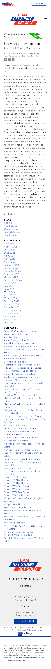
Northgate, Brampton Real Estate (21, 450)
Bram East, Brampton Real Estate (21, 347)
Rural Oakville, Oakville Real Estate (22, 459)
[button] (9, 579)
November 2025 (12, 274)
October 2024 (11, 314)
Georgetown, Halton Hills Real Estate (23, 410)
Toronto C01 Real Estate (16, 477)
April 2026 (9, 259)
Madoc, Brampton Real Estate (19, 432)
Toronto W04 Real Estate (16, 486)
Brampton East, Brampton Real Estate (23, 356)
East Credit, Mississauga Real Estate (22, 389)
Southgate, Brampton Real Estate (21, 468)
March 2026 (10, 262)
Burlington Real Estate (15, 362)
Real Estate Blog (12, 232)
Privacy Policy (10, 630)
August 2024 (10, 320)
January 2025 (11, 305)
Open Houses (11, 229)
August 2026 (10, 247)
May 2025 (9, 292)
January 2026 (11, 268)
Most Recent (10, 244)
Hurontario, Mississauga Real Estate (22, 416)
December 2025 (12, 271)
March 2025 (10, 298)
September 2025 (13, 280)
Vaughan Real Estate (15, 505)
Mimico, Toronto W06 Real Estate (21, 438)
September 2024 (13, 317)
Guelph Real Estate (13, 413)
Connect (39, 4)
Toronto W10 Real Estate (16, 496)
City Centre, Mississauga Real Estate (22, 368)
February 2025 (11, 301)
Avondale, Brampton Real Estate (20, 344)
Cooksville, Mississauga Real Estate (22, 377)
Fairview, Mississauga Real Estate (21, 395)
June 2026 (9, 253)
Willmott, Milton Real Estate (18, 535)
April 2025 (9, 295)
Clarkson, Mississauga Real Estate (21, 371)
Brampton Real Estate (15, 359)
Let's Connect (25, 621)
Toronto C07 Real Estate (16, 480)
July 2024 (9, 323)
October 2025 (11, 277)
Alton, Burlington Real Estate (18, 340)
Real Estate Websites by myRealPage (32, 630)
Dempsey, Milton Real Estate (18, 380)
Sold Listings (10, 235)
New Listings (10, 226)
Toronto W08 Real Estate (16, 492)
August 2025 (10, 283)
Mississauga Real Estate (16, 441)
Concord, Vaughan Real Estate (19, 374)
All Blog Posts (10, 223)
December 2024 (12, 307)
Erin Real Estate (12, 392)
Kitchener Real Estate (15, 426)
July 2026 (9, 250)
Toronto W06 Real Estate (16, 489)
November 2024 (12, 311)
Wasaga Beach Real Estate (18, 508)
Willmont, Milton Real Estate (18, 532)
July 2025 (9, 286)
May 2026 (9, 256)
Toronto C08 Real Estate (16, 483)
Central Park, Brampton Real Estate (25, 56)
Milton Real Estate (13, 435)
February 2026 (11, 265)
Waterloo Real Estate (15, 523)
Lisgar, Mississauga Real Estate (20, 429)
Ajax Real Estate (12, 338)
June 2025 (9, 289)
